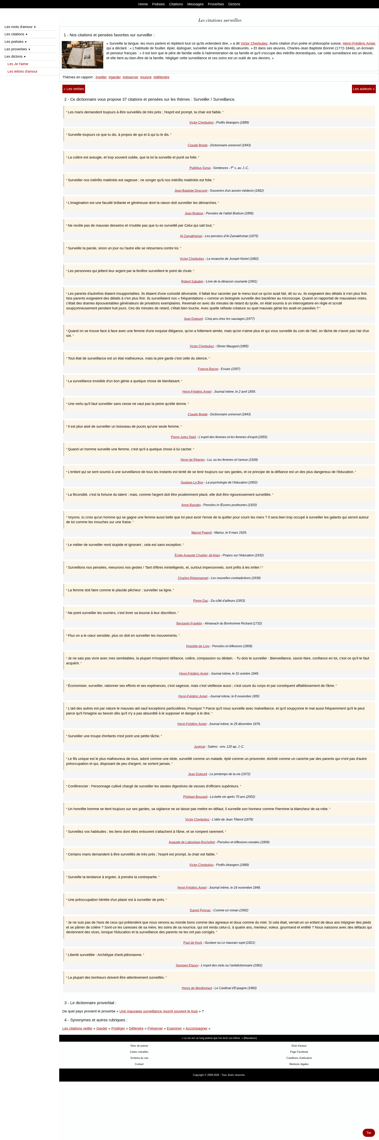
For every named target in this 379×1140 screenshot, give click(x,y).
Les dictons (15, 56)
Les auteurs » (364, 89)
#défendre (161, 77)
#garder (115, 77)
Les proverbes (18, 49)
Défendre (136, 1028)
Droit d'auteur (299, 1045)
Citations (176, 4)
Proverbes (216, 4)
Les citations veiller (77, 1028)
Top (369, 1132)
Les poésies (16, 42)
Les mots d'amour (20, 27)
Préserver (155, 1028)
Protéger (118, 1028)
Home (143, 4)
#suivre (146, 77)
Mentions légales (299, 1064)
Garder (101, 1028)
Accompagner (196, 1028)
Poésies (158, 4)
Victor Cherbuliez (254, 43)
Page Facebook (299, 1051)
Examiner (174, 1028)
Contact (139, 1064)
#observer (130, 77)
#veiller (101, 77)
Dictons (234, 4)
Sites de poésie (139, 1045)
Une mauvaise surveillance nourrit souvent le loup (158, 1011)
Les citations (16, 34)
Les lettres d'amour (23, 71)
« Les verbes (74, 89)
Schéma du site (139, 1057)
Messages (195, 4)
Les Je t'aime (18, 64)
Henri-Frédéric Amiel (359, 43)
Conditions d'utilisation (299, 1057)
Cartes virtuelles (139, 1051)
